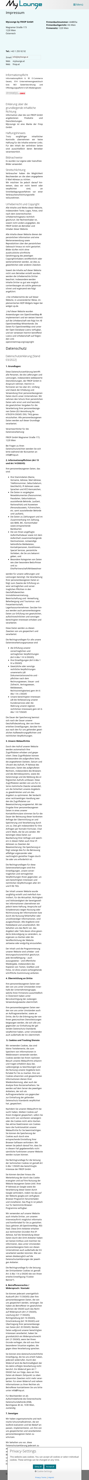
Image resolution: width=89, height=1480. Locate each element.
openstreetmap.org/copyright (20, 341)
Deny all (38, 1467)
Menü (79, 4)
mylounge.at (19, 61)
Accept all (50, 1467)
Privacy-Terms (40, 1477)
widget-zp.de (12, 306)
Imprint (51, 1477)
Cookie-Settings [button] (44, 1471)
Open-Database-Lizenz (20, 329)
